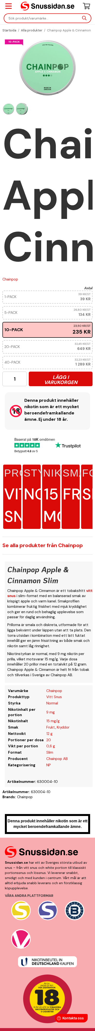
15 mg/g (53, 721)
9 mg (50, 712)
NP (48, 765)
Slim (49, 752)
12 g (49, 733)
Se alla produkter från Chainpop (42, 545)
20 (48, 740)
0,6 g (50, 746)
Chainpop (10, 279)
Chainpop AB (57, 758)
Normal (52, 703)
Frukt (50, 727)
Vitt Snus (54, 696)
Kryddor (63, 727)
